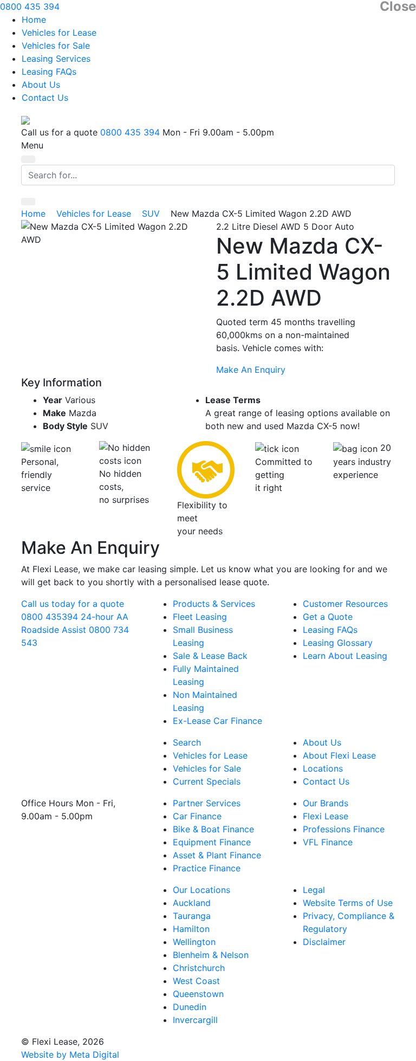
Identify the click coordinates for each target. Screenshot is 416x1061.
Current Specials (206, 781)
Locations (323, 768)
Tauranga (192, 915)
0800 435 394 (30, 6)
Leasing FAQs (49, 71)
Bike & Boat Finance (213, 829)
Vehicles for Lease (59, 32)
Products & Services (214, 603)
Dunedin (189, 1006)
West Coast (196, 980)
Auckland (192, 902)
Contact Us (45, 97)
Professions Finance (344, 829)
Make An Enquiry (250, 369)
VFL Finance (328, 842)
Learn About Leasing (345, 655)
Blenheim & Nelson (211, 954)
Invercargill (195, 1019)
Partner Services (206, 803)
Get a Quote (328, 616)
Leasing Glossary (338, 642)
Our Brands (325, 803)
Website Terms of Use (348, 902)
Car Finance (197, 816)
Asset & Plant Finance (217, 855)
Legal (314, 889)
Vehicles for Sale (56, 45)
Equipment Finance (212, 842)
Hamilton (191, 928)
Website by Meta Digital (70, 1054)
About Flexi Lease (339, 755)
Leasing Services (56, 58)
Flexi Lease (325, 816)
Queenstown (198, 993)
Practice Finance (206, 868)
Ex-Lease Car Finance (217, 720)
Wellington (194, 941)
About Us (41, 84)
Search (187, 742)
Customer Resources (345, 603)
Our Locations (201, 889)
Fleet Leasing (200, 616)
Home (34, 19)
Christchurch (199, 967)
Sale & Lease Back (210, 655)
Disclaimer (324, 941)
